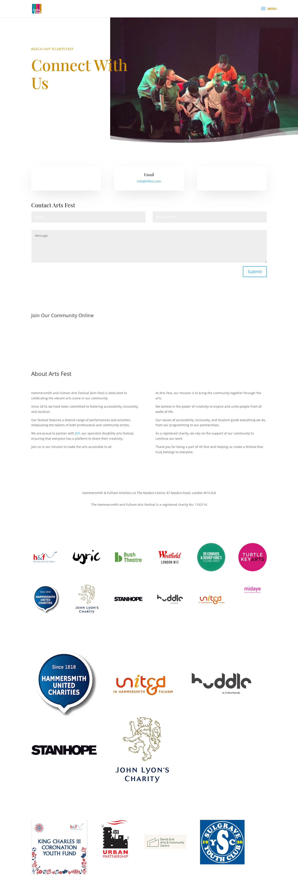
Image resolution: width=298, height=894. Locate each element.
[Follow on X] (149, 329)
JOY (77, 433)
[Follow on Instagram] (157, 329)
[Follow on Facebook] (140, 329)
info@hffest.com (149, 181)
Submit (255, 271)
